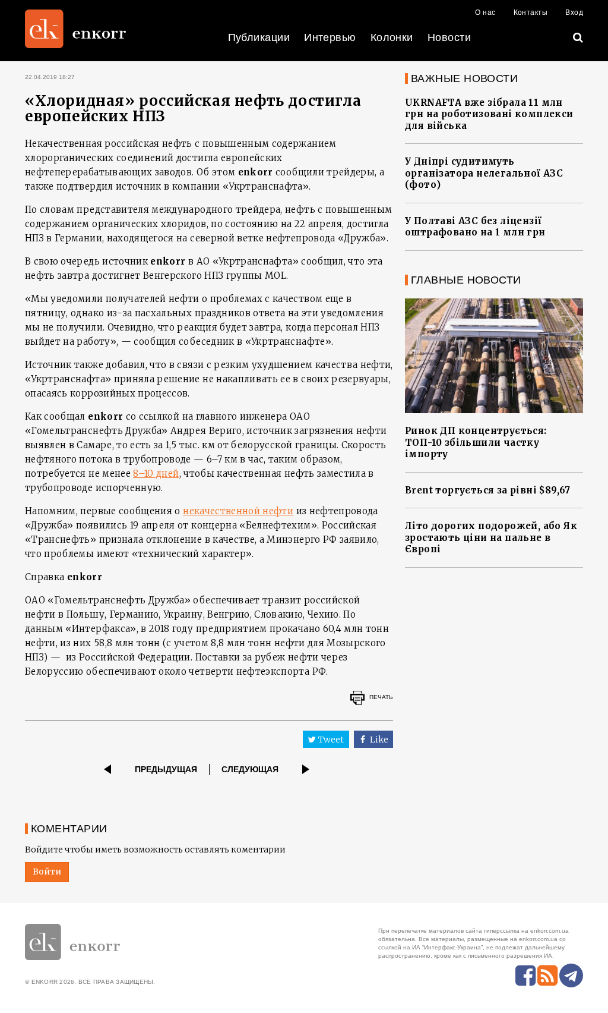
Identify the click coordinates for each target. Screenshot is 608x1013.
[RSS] (547, 975)
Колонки (391, 37)
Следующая (249, 769)
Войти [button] (47, 871)
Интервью (330, 37)
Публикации (259, 37)
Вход (574, 12)
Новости (449, 37)
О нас (485, 12)
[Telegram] (571, 975)
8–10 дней (156, 473)
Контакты (531, 12)
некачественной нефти (238, 511)
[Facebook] (525, 975)
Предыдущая (166, 769)
